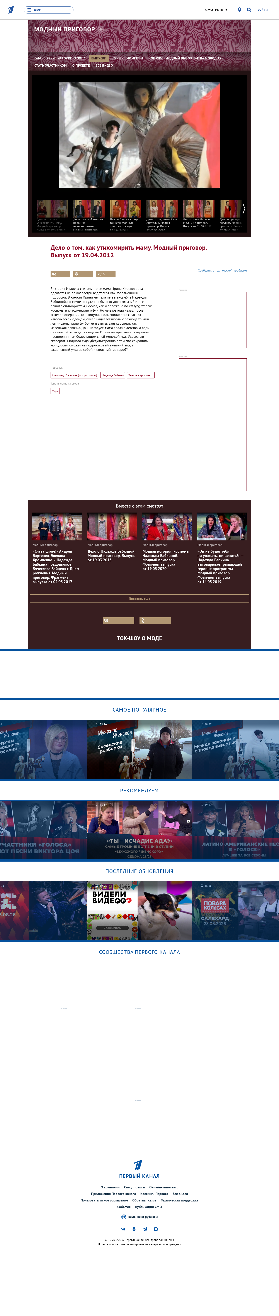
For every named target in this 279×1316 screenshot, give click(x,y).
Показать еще (139, 598)
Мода (55, 391)
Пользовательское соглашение (104, 1200)
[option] (52, 213)
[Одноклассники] (83, 274)
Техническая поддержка (179, 1200)
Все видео (180, 1193)
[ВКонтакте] (60, 274)
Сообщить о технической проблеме (222, 270)
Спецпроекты (134, 1187)
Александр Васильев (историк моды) (74, 375)
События (124, 1207)
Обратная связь (144, 1200)
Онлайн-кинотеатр (164, 1187)
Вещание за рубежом (143, 1217)
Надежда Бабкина (113, 375)
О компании (110, 1187)
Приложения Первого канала (113, 1193)
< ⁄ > (101, 274)
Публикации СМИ (148, 1207)
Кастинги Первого (154, 1193)
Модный (64, 29)
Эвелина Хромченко (140, 375)
